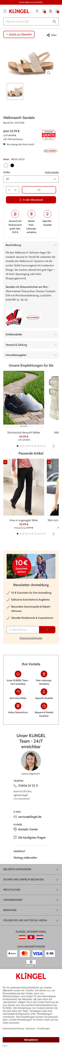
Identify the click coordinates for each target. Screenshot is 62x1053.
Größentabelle (52, 172)
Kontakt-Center (28, 829)
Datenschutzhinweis (31, 638)
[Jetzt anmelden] (47, 629)
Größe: (6, 172)
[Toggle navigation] (5, 11)
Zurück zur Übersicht (20, 34)
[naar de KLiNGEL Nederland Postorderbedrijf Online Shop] (39, 937)
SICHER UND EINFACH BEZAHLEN (23, 879)
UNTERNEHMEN (12, 899)
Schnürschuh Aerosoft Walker (23, 432)
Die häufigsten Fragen (32, 837)
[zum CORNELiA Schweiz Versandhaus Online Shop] (31, 937)
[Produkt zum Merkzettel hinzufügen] (39, 190)
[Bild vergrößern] (48, 73)
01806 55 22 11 (28, 785)
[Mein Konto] (37, 11)
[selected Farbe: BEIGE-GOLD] (6, 165)
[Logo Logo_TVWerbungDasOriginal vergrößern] (14, 317)
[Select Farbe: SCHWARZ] (12, 165)
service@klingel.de (29, 817)
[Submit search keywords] (54, 21)
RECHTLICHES (11, 889)
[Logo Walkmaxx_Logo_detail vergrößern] (50, 151)
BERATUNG (10, 910)
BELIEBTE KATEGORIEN (17, 869)
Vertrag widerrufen (25, 857)
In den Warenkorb (33, 199)
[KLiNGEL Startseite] (19, 11)
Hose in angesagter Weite (24, 520)
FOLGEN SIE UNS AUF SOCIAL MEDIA (25, 920)
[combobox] (31, 21)
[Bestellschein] (50, 11)
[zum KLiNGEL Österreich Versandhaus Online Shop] (22, 937)
